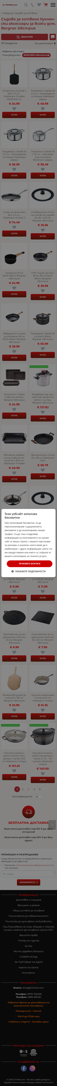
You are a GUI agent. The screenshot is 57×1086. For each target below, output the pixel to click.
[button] (28, 571)
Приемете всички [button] (29, 563)
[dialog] (28, 543)
